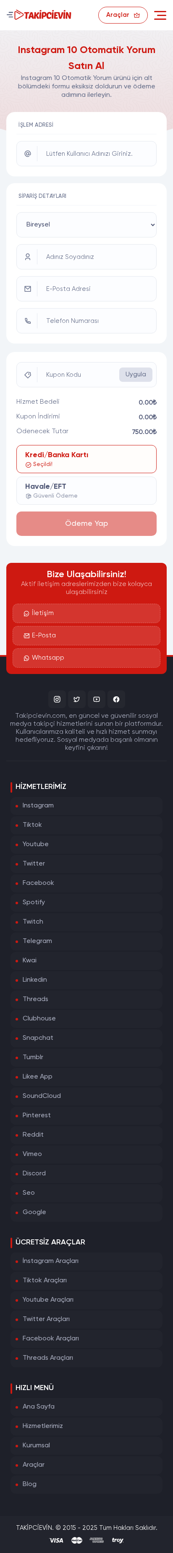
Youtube (36, 844)
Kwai (30, 960)
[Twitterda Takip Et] (77, 699)
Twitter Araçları (46, 1319)
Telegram (37, 941)
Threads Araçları (48, 1358)
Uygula (136, 374)
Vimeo (32, 1154)
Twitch (33, 922)
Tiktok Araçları (45, 1280)
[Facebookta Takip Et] (116, 699)
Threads (35, 999)
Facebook (38, 883)
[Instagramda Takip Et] (57, 699)
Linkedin (35, 980)
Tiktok (32, 825)
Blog (30, 1484)
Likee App (37, 1077)
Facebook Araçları (51, 1338)
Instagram (38, 805)
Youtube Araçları (48, 1300)
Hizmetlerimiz (43, 1426)
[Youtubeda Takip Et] (96, 699)
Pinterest (37, 1115)
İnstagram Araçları (51, 1261)
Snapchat (38, 1038)
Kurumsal (36, 1445)
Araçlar (34, 1465)
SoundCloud (42, 1096)
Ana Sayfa (39, 1407)
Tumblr (33, 1057)
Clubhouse (39, 1018)
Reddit (33, 1135)
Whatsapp (48, 658)
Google (34, 1212)
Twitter (34, 863)
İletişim (43, 613)
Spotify (34, 902)
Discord (34, 1173)
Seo (29, 1193)
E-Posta (44, 635)
